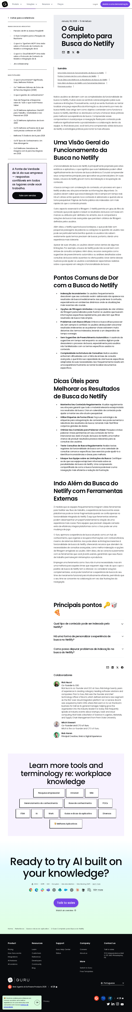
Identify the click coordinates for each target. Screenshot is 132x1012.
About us (83, 953)
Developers (37, 960)
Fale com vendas (27, 195)
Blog (33, 968)
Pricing (10, 949)
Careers (83, 949)
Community (36, 964)
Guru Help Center (63, 949)
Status (58, 953)
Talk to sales (109, 949)
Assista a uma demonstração (115, 4)
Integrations (13, 957)
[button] (17, 4)
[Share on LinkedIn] (68, 52)
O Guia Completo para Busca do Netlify (67, 928)
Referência (19, 928)
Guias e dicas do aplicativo (37, 928)
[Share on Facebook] (78, 52)
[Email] (63, 52)
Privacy (46, 1001)
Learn (34, 949)
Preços (60, 4)
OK (37, 1002)
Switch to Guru (86, 968)
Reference (36, 957)
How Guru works (14, 953)
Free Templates (86, 971)
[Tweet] (73, 52)
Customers (36, 953)
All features (12, 960)
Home (10, 928)
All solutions (12, 964)
